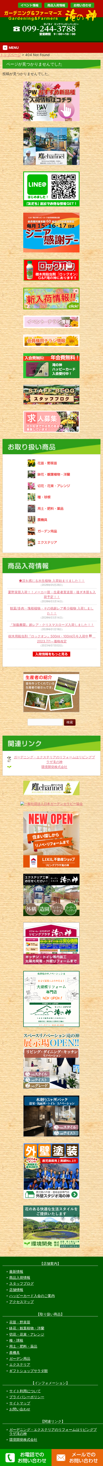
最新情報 (16, 1272)
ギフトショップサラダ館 (28, 1371)
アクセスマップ (21, 1302)
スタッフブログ (21, 1284)
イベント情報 (30, 5)
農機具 (14, 1353)
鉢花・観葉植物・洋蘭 (26, 1328)
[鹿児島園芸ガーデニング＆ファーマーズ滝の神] (52, 20)
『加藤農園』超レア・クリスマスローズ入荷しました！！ (52, 625)
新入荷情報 (56, 5)
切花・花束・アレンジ (26, 1334)
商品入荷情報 (19, 1278)
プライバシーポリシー (26, 1397)
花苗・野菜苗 (19, 1322)
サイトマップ (19, 1403)
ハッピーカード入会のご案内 (32, 1296)
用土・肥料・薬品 (23, 1346)
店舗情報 (16, 1290)
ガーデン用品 (19, 1359)
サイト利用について (25, 1391)
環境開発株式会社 (54, 767)
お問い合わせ (82, 5)
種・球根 (16, 1340)
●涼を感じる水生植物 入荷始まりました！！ (52, 581)
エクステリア (19, 1365)
